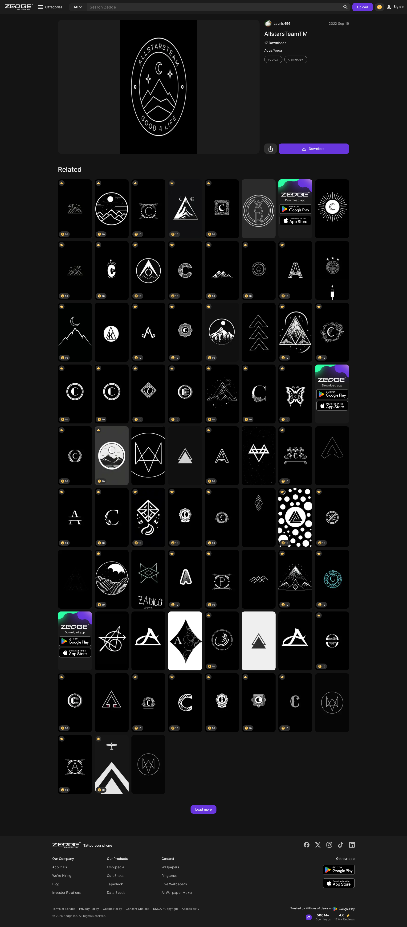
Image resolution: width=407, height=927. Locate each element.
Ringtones (169, 876)
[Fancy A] (295, 640)
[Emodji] (332, 208)
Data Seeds (116, 892)
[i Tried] (259, 640)
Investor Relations (66, 892)
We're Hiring (61, 876)
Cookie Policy (112, 909)
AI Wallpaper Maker (177, 892)
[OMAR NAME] (259, 208)
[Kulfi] (112, 332)
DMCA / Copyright (165, 909)
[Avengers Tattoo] (112, 640)
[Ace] (185, 640)
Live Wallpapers (174, 884)
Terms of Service (63, 909)
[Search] (345, 7)
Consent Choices (137, 909)
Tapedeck (115, 884)
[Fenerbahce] (332, 270)
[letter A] (148, 640)
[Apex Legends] (332, 455)
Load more (203, 809)
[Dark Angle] (75, 579)
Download (317, 149)
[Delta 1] (112, 702)
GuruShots (115, 876)
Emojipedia (115, 867)
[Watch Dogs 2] (332, 702)
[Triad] (185, 455)
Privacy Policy (89, 909)
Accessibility (190, 909)
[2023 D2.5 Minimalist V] (259, 517)
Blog (55, 884)
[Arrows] (259, 332)
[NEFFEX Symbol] (259, 455)
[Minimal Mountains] (259, 579)
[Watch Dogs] (148, 455)
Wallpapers (170, 867)
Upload (362, 7)
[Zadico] (148, 579)
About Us (59, 867)
